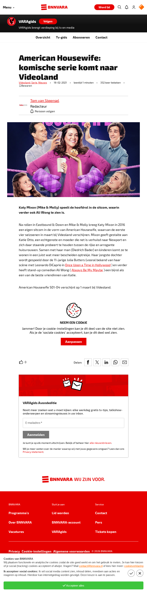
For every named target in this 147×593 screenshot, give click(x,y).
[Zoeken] (119, 7)
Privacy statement (33, 451)
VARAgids (27, 21)
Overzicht (43, 37)
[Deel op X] (97, 362)
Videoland (25, 82)
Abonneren (81, 37)
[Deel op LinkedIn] (106, 362)
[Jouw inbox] (126, 7)
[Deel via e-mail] (124, 362)
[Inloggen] (134, 7)
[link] (23, 105)
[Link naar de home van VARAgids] (11, 21)
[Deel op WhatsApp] (115, 362)
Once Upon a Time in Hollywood (88, 265)
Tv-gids (61, 37)
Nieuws (42, 82)
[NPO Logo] (141, 7)
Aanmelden (36, 434)
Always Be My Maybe (87, 270)
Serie (34, 82)
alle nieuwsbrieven (100, 442)
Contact (101, 37)
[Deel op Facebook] (88, 362)
